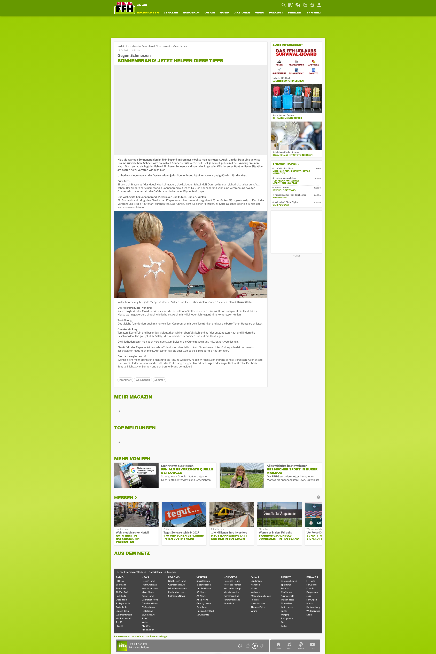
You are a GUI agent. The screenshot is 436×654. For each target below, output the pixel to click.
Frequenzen (312, 592)
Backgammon (287, 619)
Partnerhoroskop (232, 600)
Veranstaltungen (289, 581)
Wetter (305, 3)
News (145, 577)
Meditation (286, 592)
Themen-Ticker (284, 164)
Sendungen (256, 581)
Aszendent (229, 604)
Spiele (284, 611)
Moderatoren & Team (261, 596)
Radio (119, 577)
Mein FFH (319, 3)
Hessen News (148, 581)
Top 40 (119, 622)
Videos (254, 589)
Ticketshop (286, 604)
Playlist (290, 3)
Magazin (136, 46)
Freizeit (295, 12)
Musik (224, 12)
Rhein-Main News (176, 592)
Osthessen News (176, 585)
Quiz (283, 622)
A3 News (201, 592)
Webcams (255, 592)
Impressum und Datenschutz (129, 636)
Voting (254, 611)
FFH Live (120, 581)
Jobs (308, 596)
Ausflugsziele (287, 596)
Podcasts (255, 600)
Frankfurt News (149, 585)
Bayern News (148, 615)
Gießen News (148, 607)
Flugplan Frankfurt (205, 611)
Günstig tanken (204, 604)
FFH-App (310, 581)
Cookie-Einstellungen (157, 636)
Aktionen (242, 12)
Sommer (159, 380)
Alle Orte (146, 626)
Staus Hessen (203, 581)
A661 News (202, 600)
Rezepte (285, 589)
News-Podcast (258, 604)
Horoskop (191, 12)
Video (259, 12)
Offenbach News (150, 604)
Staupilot (297, 3)
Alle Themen (148, 630)
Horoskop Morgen (232, 585)
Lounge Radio (122, 611)
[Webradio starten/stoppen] (255, 646)
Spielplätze (286, 585)
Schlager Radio (123, 604)
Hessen (123, 498)
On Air (210, 12)
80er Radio (121, 585)
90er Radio (121, 589)
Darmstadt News (150, 600)
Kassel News (148, 596)
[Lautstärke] (240, 646)
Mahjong (285, 615)
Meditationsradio (124, 619)
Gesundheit (143, 380)
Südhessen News (176, 596)
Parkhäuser (202, 607)
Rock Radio (121, 596)
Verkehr (171, 12)
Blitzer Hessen (204, 585)
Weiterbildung (313, 611)
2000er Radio (122, 592)
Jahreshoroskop (231, 596)
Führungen (311, 600)
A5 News (201, 596)
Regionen (174, 577)
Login (309, 615)
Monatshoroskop (232, 592)
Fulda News (147, 611)
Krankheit (125, 380)
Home (278, 649)
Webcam (312, 3)
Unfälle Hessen (204, 589)
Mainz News (148, 592)
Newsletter (311, 585)
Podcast (276, 12)
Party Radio (121, 607)
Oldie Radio (121, 600)
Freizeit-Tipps (287, 600)
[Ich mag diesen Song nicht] (261, 646)
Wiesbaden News (150, 589)
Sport (144, 619)
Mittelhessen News (177, 589)
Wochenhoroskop (232, 589)
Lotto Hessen (287, 607)
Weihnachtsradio (124, 615)
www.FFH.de (136, 572)
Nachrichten (148, 12)
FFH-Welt (314, 12)
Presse (309, 604)
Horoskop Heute (232, 581)
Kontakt (310, 589)
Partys (284, 626)
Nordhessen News (177, 581)
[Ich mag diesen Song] (248, 646)
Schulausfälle (203, 615)
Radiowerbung (313, 607)
